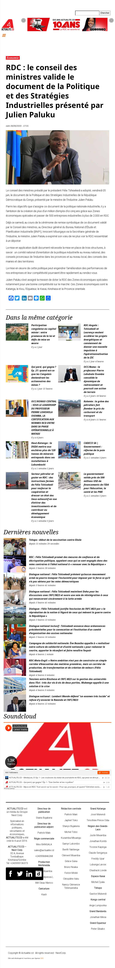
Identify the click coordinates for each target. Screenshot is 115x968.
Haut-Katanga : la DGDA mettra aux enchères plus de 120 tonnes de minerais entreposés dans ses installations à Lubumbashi (43, 453)
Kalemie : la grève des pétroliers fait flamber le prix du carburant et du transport (96, 408)
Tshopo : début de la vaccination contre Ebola (55, 539)
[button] (23, 20)
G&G (42, 958)
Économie (13, 57)
